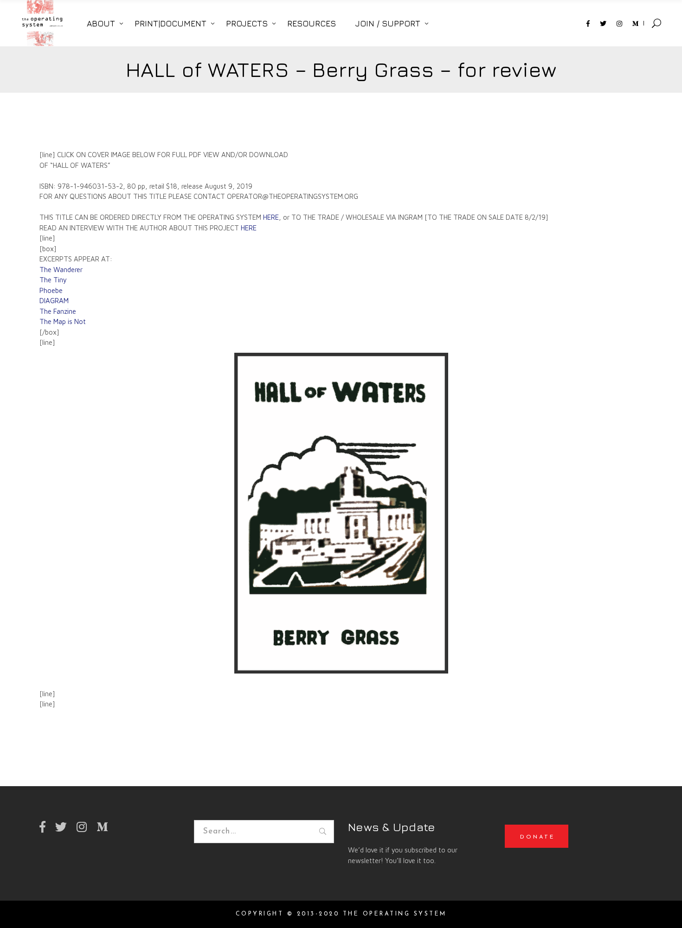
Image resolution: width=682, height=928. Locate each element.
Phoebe (51, 290)
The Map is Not (62, 321)
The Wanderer (61, 269)
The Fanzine (57, 311)
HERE (271, 217)
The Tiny (53, 280)
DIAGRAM (54, 301)
